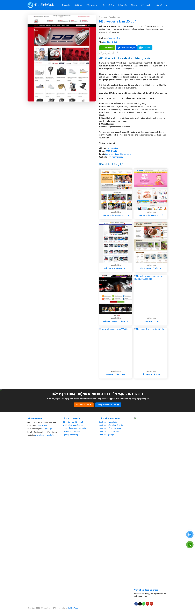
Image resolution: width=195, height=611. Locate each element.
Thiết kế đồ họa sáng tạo (73, 425)
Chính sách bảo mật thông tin (111, 425)
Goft (116, 42)
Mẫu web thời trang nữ (115, 374)
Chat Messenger (128, 47)
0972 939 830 (41, 426)
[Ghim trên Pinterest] (113, 53)
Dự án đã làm (108, 5)
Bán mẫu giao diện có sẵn (73, 422)
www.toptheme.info (115, 157)
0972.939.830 (111, 151)
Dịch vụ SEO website (71, 431)
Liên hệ (159, 5)
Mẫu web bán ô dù (151, 321)
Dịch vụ (134, 5)
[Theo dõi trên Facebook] (136, 604)
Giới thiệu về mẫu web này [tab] (115, 58)
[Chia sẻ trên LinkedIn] (117, 53)
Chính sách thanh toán (108, 422)
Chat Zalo (146, 47)
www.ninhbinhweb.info (44, 435)
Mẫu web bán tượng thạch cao (116, 215)
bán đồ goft (108, 42)
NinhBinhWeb (73, 608)
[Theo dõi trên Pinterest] (147, 604)
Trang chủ (66, 5)
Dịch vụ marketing (70, 435)
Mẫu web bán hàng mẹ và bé (151, 215)
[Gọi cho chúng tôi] (144, 604)
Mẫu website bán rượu (150, 374)
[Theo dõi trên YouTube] (151, 604)
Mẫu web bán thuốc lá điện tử (115, 321)
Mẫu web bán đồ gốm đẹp (151, 268)
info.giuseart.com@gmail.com (118, 154)
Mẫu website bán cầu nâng (115, 268)
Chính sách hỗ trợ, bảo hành (110, 428)
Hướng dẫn (122, 5)
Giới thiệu (78, 5)
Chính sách (145, 5)
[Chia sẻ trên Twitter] (105, 53)
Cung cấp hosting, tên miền (74, 428)
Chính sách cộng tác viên (109, 431)
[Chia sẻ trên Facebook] (101, 53)
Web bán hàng (114, 17)
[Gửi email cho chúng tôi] (140, 604)
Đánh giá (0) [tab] (142, 58)
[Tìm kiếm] (166, 5)
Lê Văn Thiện (112, 148)
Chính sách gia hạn (106, 435)
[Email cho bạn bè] (109, 53)
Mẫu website (91, 5)
